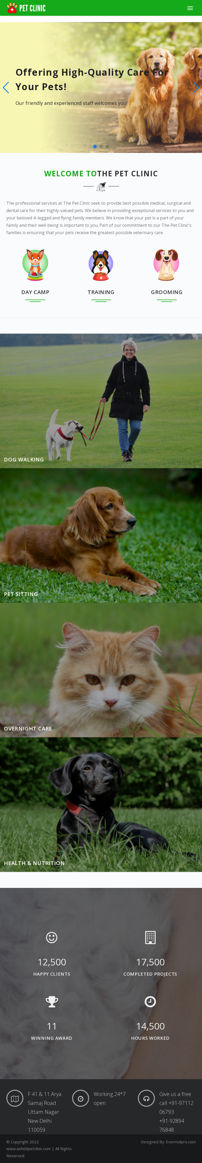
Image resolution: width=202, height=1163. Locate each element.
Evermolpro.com (181, 1141)
